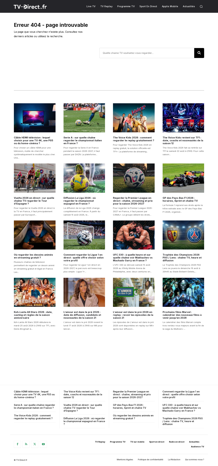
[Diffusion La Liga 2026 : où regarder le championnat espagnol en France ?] (84, 178)
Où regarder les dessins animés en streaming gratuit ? (33, 256)
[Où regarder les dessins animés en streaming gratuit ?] (35, 235)
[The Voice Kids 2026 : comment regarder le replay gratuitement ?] (134, 117)
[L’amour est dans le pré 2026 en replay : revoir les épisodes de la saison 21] (134, 292)
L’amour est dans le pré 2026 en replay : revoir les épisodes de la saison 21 (133, 315)
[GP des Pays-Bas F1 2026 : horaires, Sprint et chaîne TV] (183, 178)
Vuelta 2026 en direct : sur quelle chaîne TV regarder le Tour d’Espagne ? (34, 200)
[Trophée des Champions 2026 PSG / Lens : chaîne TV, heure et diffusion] (183, 235)
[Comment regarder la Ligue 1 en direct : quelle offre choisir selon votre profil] (84, 235)
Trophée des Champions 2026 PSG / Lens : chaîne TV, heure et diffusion (182, 257)
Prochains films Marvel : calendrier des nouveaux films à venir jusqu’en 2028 (182, 315)
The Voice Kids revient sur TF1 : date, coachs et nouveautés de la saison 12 (183, 140)
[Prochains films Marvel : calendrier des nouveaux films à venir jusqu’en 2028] (183, 292)
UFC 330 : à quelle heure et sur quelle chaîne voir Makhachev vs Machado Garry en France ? (133, 257)
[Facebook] (17, 444)
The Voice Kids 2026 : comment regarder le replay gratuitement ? (133, 139)
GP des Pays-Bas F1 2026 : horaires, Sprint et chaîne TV (180, 199)
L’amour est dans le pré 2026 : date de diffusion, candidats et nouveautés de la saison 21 (82, 315)
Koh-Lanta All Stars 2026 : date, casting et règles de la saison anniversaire (33, 315)
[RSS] (26, 444)
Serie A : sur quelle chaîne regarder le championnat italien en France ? (83, 140)
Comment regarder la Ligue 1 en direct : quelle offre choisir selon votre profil (84, 257)
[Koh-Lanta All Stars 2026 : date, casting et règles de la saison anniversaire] (35, 292)
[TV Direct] (34, 7)
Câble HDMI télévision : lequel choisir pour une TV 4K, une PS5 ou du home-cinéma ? (33, 140)
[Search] (199, 53)
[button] (201, 6)
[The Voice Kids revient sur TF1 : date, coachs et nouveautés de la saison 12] (183, 117)
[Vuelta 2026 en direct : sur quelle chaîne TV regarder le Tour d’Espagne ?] (35, 178)
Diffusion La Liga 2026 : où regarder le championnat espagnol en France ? (80, 200)
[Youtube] (43, 444)
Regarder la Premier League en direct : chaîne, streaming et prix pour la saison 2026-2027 (133, 200)
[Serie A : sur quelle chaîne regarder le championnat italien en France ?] (84, 117)
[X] (34, 444)
